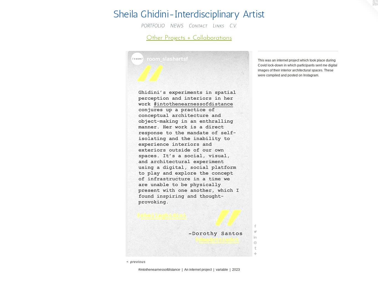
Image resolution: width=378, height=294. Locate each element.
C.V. (233, 26)
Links (218, 26)
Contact (198, 26)
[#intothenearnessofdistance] (189, 154)
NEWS (176, 26)
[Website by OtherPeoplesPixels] (367, 11)
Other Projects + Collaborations (189, 38)
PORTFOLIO (153, 26)
